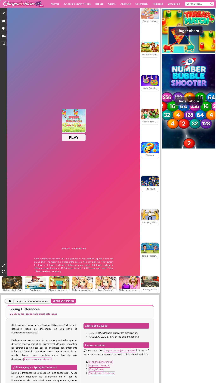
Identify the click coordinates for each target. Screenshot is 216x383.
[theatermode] (4, 265)
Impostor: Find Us (99, 365)
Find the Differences (100, 362)
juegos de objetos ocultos (120, 350)
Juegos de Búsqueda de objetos (32, 301)
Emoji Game (96, 369)
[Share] (4, 13)
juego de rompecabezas (37, 359)
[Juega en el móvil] (4, 44)
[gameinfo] (4, 36)
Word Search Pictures (101, 373)
